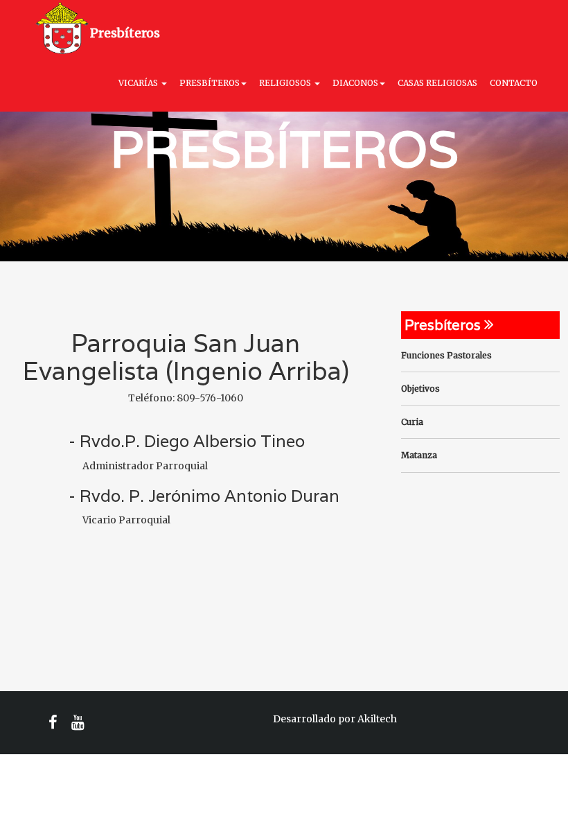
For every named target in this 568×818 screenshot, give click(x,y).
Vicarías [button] (139, 83)
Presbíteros (125, 33)
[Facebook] (53, 722)
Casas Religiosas (437, 83)
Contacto (514, 83)
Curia (412, 422)
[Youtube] (77, 722)
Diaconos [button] (355, 83)
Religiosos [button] (286, 83)
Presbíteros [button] (209, 83)
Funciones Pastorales (446, 355)
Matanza (419, 455)
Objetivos (420, 388)
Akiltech (377, 719)
